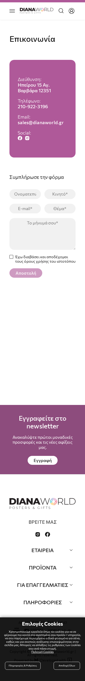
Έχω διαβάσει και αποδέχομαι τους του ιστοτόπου (45, 258)
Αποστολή (26, 273)
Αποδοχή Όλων (67, 665)
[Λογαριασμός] (72, 11)
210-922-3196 (33, 106)
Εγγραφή (43, 460)
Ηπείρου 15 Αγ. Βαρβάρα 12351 (34, 87)
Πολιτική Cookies (42, 652)
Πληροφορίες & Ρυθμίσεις (23, 665)
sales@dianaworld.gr (41, 122)
